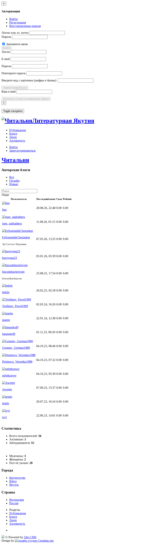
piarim (6, 320)
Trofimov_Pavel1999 (15, 306)
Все (11, 177)
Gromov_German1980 (16, 347)
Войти (13, 19)
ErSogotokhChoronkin (16, 237)
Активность (17, 140)
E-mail (6, 59)
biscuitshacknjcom (13, 271)
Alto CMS (30, 537)
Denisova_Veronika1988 (17, 361)
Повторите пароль (14, 73)
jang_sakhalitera (12, 223)
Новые (13, 184)
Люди (13, 137)
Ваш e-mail (9, 91)
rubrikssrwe (9, 375)
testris (5, 403)
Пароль (6, 36)
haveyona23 (9, 257)
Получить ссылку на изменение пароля (26, 98)
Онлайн (14, 180)
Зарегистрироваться (15, 87)
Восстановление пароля (25, 26)
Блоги (13, 133)
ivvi (4, 417)
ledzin (5, 292)
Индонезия (16, 499)
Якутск (14, 484)
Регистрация (17, 22)
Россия (13, 503)
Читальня (15, 159)
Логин (6, 51)
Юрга (13, 481)
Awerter (7, 389)
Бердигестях (17, 477)
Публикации (17, 130)
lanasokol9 (8, 333)
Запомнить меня (16, 44)
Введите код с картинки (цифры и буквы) (29, 80)
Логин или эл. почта (15, 32)
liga (4, 209)
